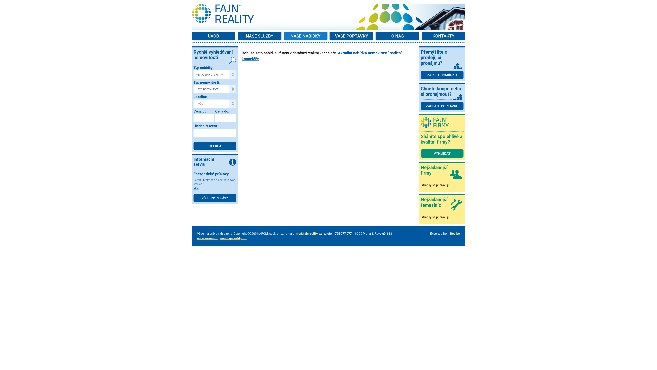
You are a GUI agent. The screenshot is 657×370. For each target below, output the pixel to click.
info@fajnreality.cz (308, 233)
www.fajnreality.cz (233, 238)
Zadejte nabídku (442, 75)
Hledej (215, 146)
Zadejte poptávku (442, 106)
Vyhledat (442, 153)
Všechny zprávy (215, 198)
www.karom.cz (207, 238)
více (196, 188)
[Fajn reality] (223, 13)
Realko (455, 233)
